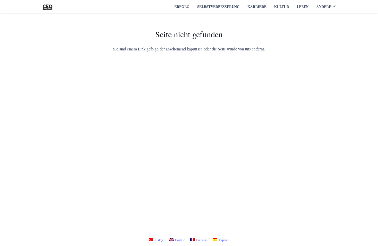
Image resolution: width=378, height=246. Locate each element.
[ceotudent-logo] (47, 6)
